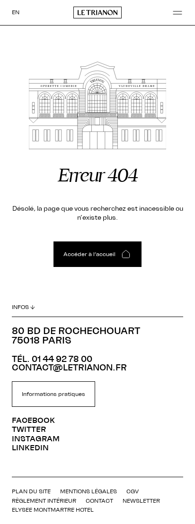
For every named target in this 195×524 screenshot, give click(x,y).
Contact (99, 501)
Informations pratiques (53, 394)
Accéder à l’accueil (89, 254)
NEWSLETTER (141, 501)
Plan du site (31, 491)
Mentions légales (88, 491)
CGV (132, 491)
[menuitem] (15, 12)
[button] (177, 12)
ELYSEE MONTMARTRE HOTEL (53, 510)
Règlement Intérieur (44, 501)
